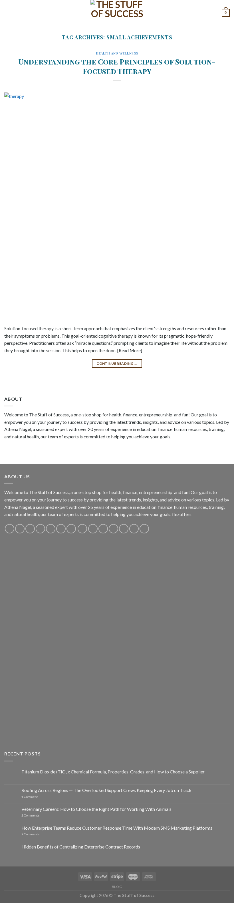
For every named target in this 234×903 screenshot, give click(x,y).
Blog (117, 886)
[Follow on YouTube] (61, 528)
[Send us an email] (40, 528)
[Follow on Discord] (71, 528)
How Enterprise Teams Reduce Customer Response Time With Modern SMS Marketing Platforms (116, 828)
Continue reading (117, 363)
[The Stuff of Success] (117, 13)
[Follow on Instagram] (20, 528)
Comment (29, 797)
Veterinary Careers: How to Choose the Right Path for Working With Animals (96, 809)
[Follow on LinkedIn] (123, 528)
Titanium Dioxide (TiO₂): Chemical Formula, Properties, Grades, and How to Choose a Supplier (113, 771)
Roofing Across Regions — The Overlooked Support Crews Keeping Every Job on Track (106, 790)
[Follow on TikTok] (30, 528)
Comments (30, 815)
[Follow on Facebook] (9, 528)
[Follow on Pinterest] (50, 528)
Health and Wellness (117, 53)
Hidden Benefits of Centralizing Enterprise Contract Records (80, 846)
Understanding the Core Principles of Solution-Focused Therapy (117, 66)
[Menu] (7, 13)
